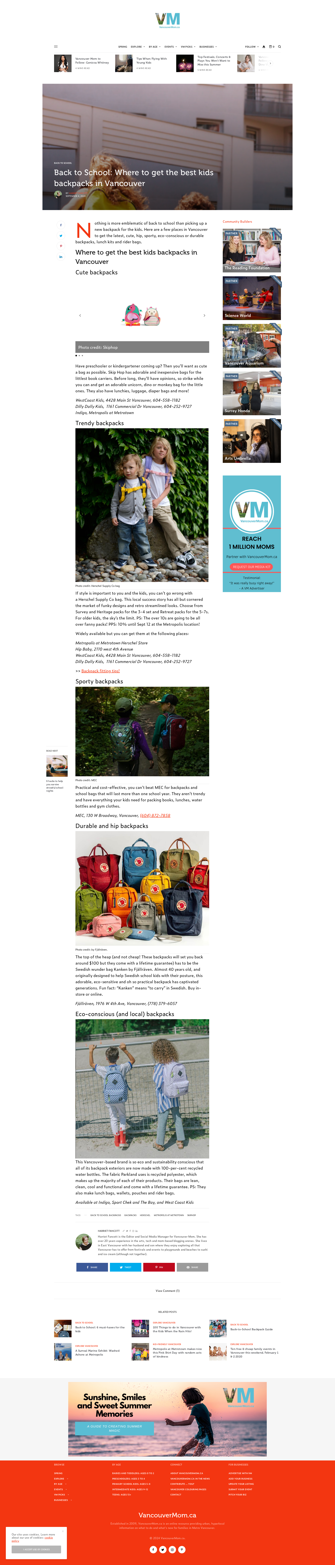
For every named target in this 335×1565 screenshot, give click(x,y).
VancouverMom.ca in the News (190, 1478)
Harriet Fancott (78, 193)
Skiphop (191, 1215)
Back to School (63, 163)
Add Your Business (240, 1478)
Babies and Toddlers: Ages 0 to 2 (133, 1473)
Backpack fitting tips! (100, 670)
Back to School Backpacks (106, 1215)
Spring (122, 46)
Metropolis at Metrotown (169, 1215)
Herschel (145, 1215)
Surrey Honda (237, 410)
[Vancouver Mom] (167, 20)
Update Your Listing (241, 1483)
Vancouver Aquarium (244, 363)
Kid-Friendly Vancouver (167, 1344)
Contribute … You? (182, 1483)
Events (169, 46)
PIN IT (144, 315)
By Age (153, 46)
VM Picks (186, 46)
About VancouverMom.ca (186, 1473)
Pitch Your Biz (237, 1494)
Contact (175, 1494)
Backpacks (130, 1215)
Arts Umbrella (238, 458)
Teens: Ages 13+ (121, 1494)
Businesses (206, 46)
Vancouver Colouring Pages (188, 1489)
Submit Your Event (240, 1489)
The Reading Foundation (247, 267)
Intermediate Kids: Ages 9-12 (130, 1489)
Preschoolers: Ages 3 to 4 (128, 1478)
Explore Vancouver (164, 1322)
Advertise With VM (240, 1473)
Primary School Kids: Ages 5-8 (131, 1483)
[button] (80, 315)
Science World (238, 315)
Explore (136, 46)
